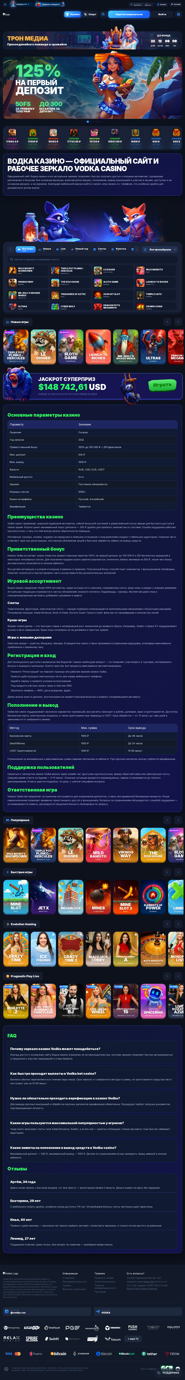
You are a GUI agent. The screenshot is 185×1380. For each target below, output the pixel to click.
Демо (21, 355)
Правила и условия (104, 1278)
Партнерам (100, 1292)
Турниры (67, 1285)
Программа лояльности (74, 1281)
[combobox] (171, 249)
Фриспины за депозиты (74, 1289)
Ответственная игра (105, 1281)
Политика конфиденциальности (105, 1286)
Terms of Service (149, 1288)
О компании (68, 1278)
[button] (84, 121)
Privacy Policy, (134, 1288)
